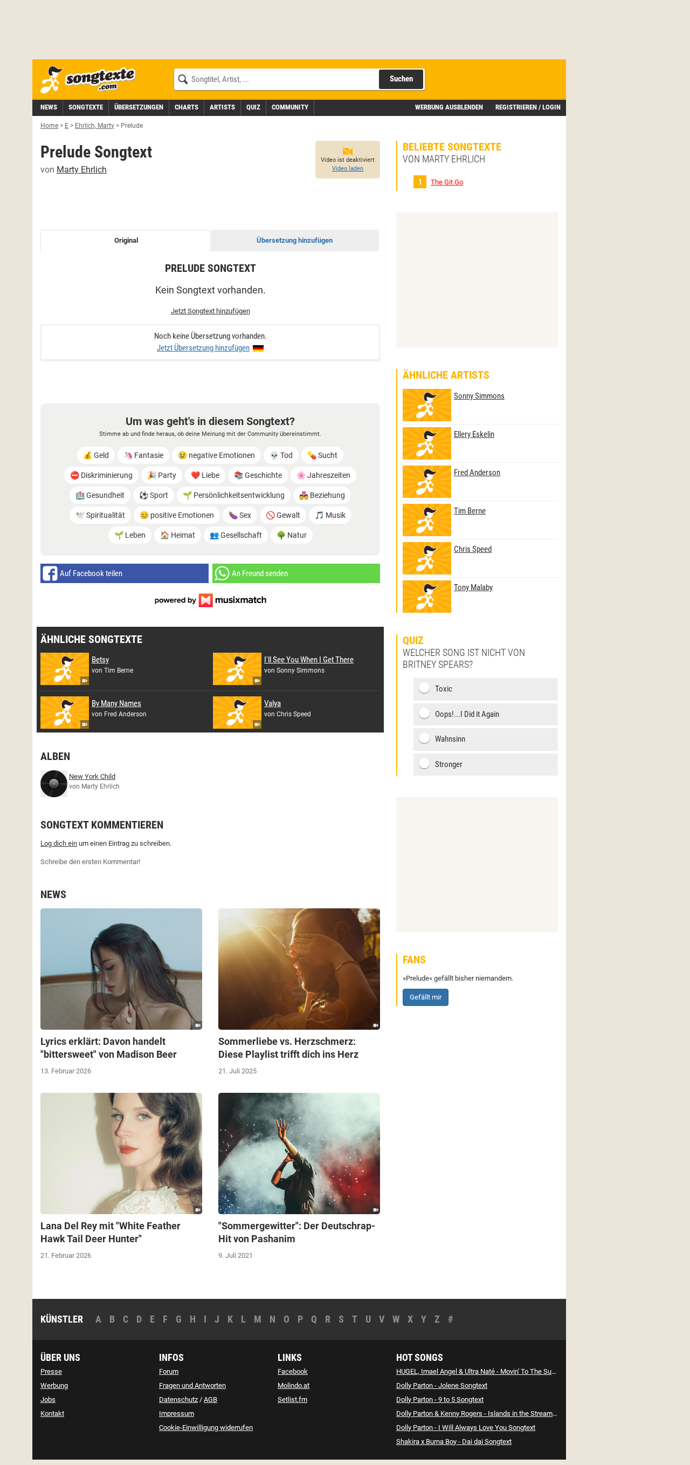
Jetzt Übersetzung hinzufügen (203, 348)
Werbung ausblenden (449, 107)
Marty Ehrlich (82, 170)
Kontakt (52, 1413)
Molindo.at (293, 1385)
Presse (51, 1371)
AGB (210, 1399)
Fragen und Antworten (192, 1385)
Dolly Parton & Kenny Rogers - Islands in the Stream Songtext (488, 1413)
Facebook (293, 1371)
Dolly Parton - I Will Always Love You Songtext (465, 1427)
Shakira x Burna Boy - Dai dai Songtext (454, 1441)
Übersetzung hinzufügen (295, 240)
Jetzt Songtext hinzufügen (210, 311)
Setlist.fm (292, 1399)
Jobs (48, 1399)
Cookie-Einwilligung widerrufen (206, 1427)
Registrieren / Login (528, 107)
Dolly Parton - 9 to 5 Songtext (440, 1399)
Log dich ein (58, 843)
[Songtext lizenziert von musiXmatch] (210, 599)
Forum (168, 1371)
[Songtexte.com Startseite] (91, 80)
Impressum (176, 1413)
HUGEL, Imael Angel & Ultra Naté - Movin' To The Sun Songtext (490, 1371)
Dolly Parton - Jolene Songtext (441, 1385)
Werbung (54, 1385)
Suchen (401, 79)
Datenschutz (178, 1399)
